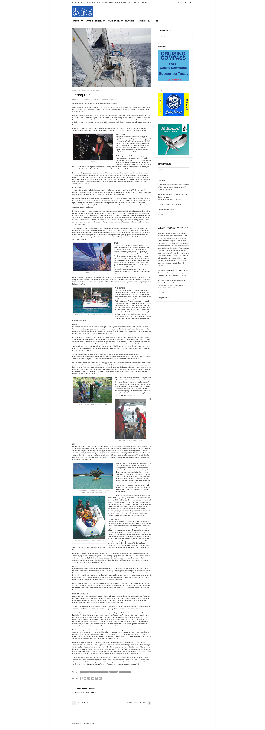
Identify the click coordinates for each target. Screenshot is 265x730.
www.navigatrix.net (78, 224)
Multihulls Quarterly (174, 270)
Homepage (76, 90)
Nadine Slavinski (88, 100)
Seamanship (129, 21)
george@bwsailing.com (165, 212)
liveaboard (94, 672)
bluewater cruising (85, 672)
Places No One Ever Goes (86, 703)
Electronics (153, 21)
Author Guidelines (120, 3)
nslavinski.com (95, 664)
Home (74, 3)
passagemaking (113, 672)
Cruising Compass (82, 3)
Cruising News (78, 21)
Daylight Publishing (134, 3)
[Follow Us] (185, 2)
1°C (180, 3)
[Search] (190, 2)
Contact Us (145, 3)
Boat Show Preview (115, 21)
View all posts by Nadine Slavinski (85, 692)
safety (120, 672)
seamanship (127, 672)
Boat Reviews (100, 21)
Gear (106, 100)
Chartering (141, 21)
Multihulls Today (94, 3)
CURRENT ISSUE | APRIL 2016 (136, 703)
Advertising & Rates (108, 3)
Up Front (89, 21)
